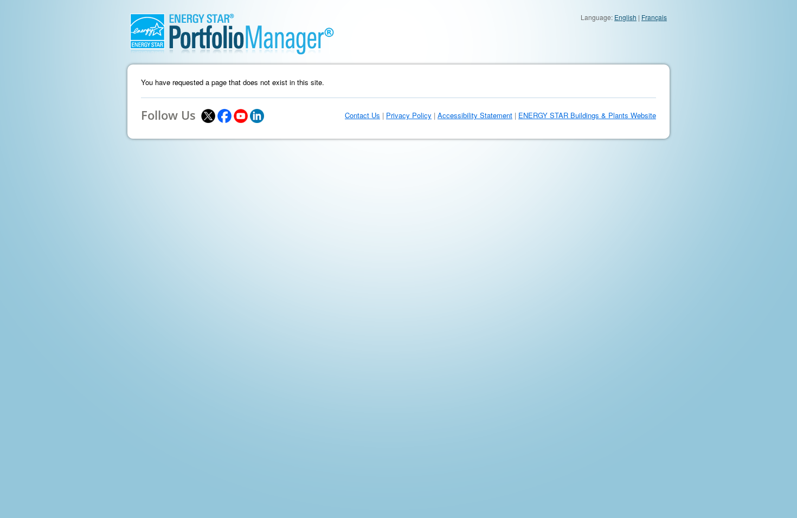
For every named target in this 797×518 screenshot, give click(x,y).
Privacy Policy (409, 115)
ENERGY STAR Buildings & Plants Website (587, 115)
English (625, 17)
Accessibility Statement (475, 115)
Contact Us (362, 115)
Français (654, 17)
